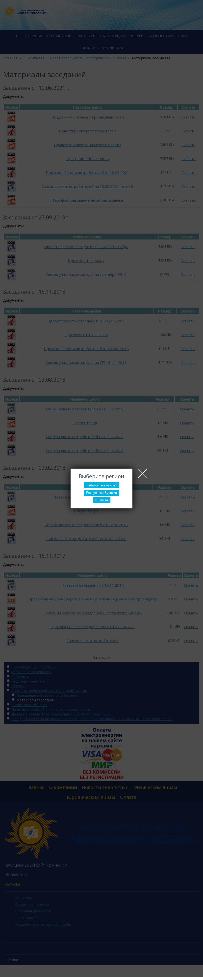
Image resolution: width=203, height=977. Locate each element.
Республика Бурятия (101, 493)
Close (142, 473)
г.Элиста (101, 500)
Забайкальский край (101, 485)
